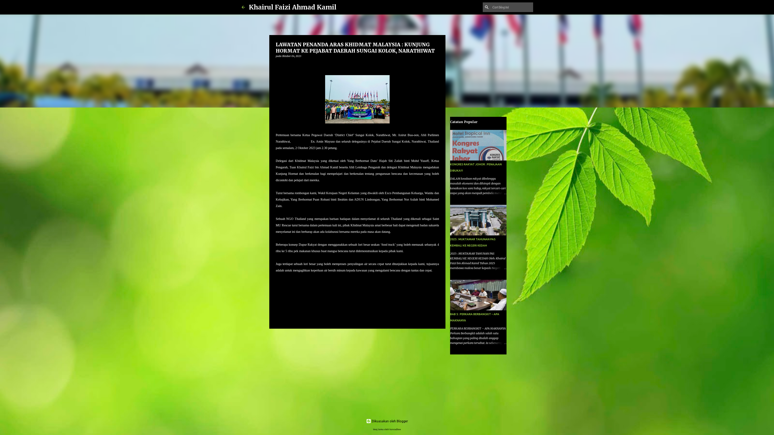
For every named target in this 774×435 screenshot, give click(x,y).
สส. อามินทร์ (301, 141)
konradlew (395, 429)
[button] (278, 64)
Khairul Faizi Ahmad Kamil (292, 7)
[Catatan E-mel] (278, 277)
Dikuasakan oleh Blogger (389, 421)
